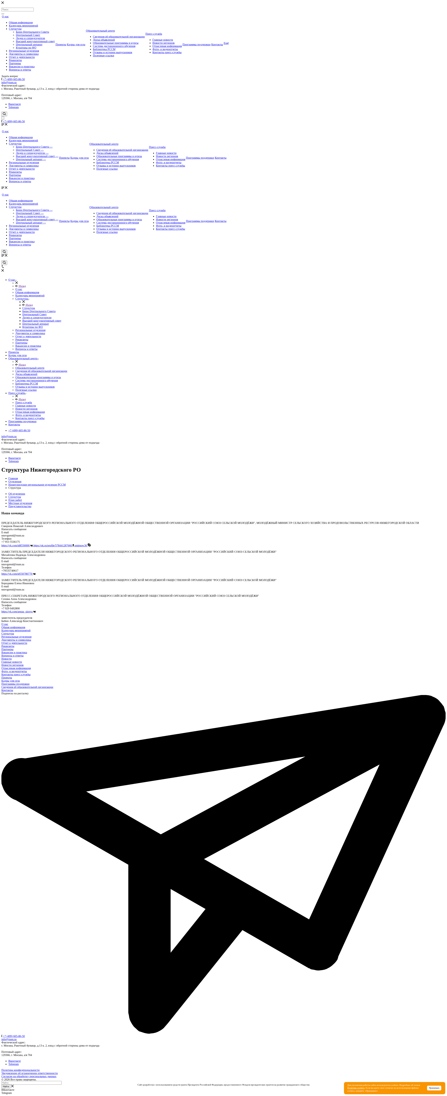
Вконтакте (14, 104)
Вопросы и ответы (20, 69)
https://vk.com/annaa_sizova (17, 611)
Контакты (217, 44)
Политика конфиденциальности (20, 1070)
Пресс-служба (153, 33)
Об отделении (16, 493)
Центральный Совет (28, 35)
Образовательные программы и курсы (115, 42)
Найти (6, 1086)
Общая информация (21, 22)
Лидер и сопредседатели (30, 38)
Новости (6, 658)
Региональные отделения (24, 50)
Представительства (19, 506)
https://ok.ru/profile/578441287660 (53, 545)
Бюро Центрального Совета (32, 31)
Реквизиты (15, 60)
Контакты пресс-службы (167, 52)
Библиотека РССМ (104, 49)
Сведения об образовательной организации (119, 36)
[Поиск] (2, 13)
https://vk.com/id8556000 (15, 545)
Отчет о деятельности (22, 57)
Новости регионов (163, 42)
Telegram (13, 107)
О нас (5, 16)
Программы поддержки (196, 44)
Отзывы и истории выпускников (112, 52)
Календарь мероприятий (23, 25)
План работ (15, 500)
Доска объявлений (104, 39)
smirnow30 (81, 545)
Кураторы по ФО (26, 47)
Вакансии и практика (22, 66)
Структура (15, 28)
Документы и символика (24, 53)
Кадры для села (76, 44)
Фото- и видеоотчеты (165, 49)
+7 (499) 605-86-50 (14, 79)
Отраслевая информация (167, 46)
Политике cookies (356, 1088)
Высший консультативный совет (35, 41)
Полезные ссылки (103, 55)
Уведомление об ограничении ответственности (29, 1073)
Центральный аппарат (29, 44)
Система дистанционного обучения (114, 46)
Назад (22, 286)
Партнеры (15, 63)
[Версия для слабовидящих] (2, 118)
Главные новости (162, 39)
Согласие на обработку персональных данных (28, 1076)
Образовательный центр (100, 30)
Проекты (61, 44)
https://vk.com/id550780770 (17, 573)
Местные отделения (20, 503)
